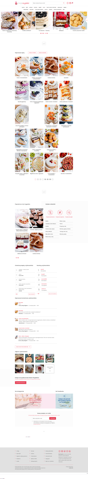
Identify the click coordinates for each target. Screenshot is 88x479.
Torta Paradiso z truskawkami (51, 174)
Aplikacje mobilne (34, 458)
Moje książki (18, 453)
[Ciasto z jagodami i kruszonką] (36, 138)
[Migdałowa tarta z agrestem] (36, 162)
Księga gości (48, 458)
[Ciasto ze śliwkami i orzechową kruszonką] (61, 20)
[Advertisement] (44, 434)
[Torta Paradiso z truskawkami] (51, 162)
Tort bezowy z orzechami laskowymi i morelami (51, 126)
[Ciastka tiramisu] (51, 66)
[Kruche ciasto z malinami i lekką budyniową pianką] (22, 218)
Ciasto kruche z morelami (51, 101)
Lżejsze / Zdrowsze (57, 9)
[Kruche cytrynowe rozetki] (26, 20)
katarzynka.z (44, 283)
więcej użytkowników (52, 293)
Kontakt (17, 461)
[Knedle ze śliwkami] (78, 20)
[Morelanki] (66, 66)
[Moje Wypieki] (22, 4)
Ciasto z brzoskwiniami (22, 77)
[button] (40, 33)
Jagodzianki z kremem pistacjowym (66, 126)
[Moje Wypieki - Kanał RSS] (70, 451)
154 (45, 179)
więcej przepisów (31, 294)
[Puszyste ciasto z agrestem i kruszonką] (22, 162)
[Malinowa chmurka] (22, 242)
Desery (40, 7)
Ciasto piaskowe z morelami (66, 101)
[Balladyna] (9, 20)
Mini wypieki (26, 9)
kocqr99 (43, 274)
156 (50, 179)
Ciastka (35, 7)
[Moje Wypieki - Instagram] (70, 3)
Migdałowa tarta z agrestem (36, 173)
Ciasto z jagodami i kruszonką (36, 150)
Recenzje (32, 451)
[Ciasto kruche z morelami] (51, 90)
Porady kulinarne (34, 456)
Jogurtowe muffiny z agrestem (51, 150)
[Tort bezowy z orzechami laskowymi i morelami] (51, 114)
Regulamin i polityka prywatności (21, 456)
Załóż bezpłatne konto (20, 382)
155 (47, 179)
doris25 (42, 269)
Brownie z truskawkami (66, 173)
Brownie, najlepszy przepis (36, 229)
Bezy (27, 7)
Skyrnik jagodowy (22, 101)
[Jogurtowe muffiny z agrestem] (51, 138)
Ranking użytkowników (49, 451)
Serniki (65, 7)
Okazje (46, 9)
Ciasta (23, 7)
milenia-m (44, 288)
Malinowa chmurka (22, 253)
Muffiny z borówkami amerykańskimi (36, 78)
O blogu (17, 451)
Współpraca (18, 458)
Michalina (21, 313)
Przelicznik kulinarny (49, 453)
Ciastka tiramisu (51, 77)
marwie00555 (44, 279)
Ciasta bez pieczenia (39, 9)
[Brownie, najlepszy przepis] (36, 218)
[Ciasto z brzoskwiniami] (22, 66)
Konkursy (32, 453)
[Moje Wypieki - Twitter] (65, 451)
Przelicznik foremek (49, 456)
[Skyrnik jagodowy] (22, 90)
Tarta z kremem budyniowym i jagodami (36, 102)
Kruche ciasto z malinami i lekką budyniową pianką (22, 230)
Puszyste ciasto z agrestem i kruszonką (21, 174)
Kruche (30, 7)
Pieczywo (31, 9)
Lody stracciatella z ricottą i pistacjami (21, 126)
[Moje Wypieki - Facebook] (68, 3)
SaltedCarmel (21, 323)
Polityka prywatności (31, 469)
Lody (44, 7)
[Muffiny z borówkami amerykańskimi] (36, 66)
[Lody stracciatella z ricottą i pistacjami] (22, 114)
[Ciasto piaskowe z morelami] (66, 90)
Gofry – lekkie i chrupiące (24, 336)
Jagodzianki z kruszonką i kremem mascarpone (22, 150)
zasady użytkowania (37, 469)
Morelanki (66, 77)
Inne (63, 9)
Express (50, 9)
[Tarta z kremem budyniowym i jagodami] (36, 90)
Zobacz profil (35, 405)
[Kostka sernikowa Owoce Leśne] (44, 20)
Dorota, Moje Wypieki (23, 305)
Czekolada (60, 7)
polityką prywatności (36, 424)
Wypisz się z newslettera (50, 461)
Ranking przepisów (34, 461)
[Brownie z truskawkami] (66, 162)
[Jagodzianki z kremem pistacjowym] (66, 114)
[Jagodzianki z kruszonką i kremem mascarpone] (22, 138)
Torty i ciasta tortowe (51, 7)
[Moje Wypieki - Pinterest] (67, 451)
